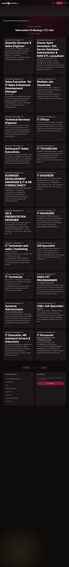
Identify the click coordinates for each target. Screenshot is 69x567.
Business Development (12, 398)
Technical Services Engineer (17, 121)
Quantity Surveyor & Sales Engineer (18, 44)
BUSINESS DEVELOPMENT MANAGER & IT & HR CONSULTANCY (18, 180)
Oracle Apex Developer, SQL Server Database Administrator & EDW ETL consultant (50, 49)
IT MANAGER (45, 213)
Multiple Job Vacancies (45, 83)
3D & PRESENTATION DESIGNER (15, 217)
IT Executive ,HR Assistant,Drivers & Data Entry (17, 338)
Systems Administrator (14, 307)
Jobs (9, 21)
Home (5, 21)
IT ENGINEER (45, 175)
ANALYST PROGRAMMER (47, 278)
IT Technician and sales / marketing (16, 247)
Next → (44, 367)
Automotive (9, 391)
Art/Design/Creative (11, 388)
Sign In (59, 3)
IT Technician (14, 277)
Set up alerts (50, 383)
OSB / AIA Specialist (50, 306)
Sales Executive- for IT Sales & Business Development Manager (18, 86)
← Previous (26, 367)
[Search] (53, 3)
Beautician (8, 395)
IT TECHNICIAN (47, 148)
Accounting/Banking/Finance (13, 378)
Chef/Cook (9, 401)
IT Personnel (45, 335)
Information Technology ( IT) (14, 40)
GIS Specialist (46, 245)
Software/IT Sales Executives (16, 150)
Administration (10, 382)
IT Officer (43, 119)
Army (7, 385)
